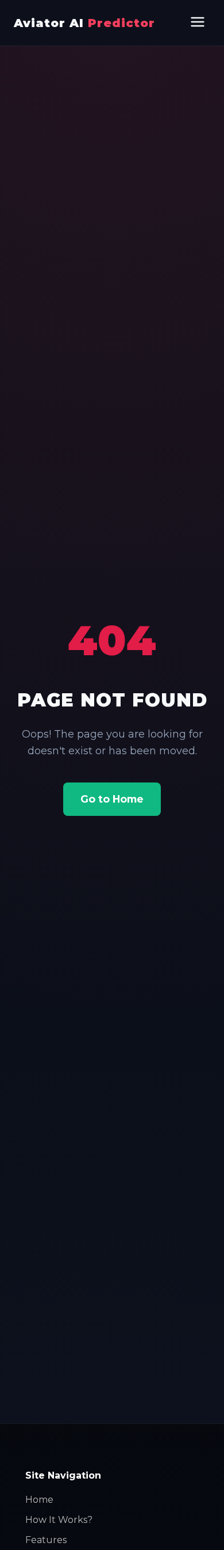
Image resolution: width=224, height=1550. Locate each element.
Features (46, 1539)
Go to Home (112, 799)
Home (39, 1499)
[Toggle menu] (197, 22)
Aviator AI (84, 23)
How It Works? (58, 1519)
